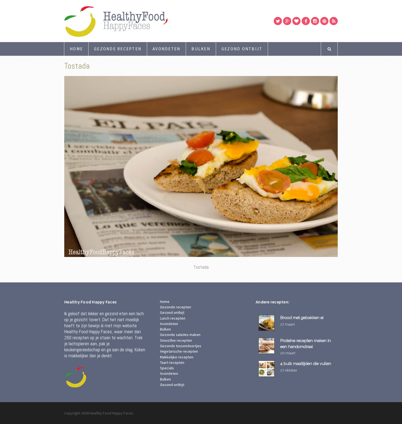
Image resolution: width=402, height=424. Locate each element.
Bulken (200, 48)
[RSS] (334, 21)
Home (76, 48)
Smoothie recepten (176, 340)
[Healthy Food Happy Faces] (139, 21)
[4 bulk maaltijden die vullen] (267, 369)
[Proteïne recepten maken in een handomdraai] (267, 346)
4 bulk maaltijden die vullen (305, 363)
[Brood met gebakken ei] (267, 323)
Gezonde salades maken (180, 334)
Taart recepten (172, 362)
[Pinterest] (324, 21)
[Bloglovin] (296, 21)
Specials (167, 367)
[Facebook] (306, 21)
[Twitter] (278, 21)
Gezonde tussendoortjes (180, 345)
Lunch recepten (172, 318)
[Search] (329, 49)
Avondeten (166, 48)
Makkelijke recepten (176, 357)
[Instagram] (315, 21)
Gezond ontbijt (242, 48)
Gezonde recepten (117, 48)
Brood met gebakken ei (302, 317)
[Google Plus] (287, 21)
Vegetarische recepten (179, 351)
